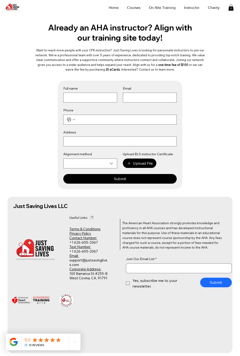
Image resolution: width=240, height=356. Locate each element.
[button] (231, 7)
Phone (68, 110)
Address (69, 132)
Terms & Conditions (85, 229)
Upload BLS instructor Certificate (148, 154)
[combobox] (90, 163)
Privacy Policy (80, 233)
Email (127, 88)
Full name (70, 88)
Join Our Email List (141, 259)
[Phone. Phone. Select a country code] (71, 119)
